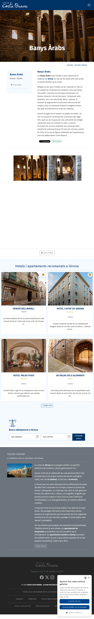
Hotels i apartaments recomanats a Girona (47, 266)
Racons (70, 65)
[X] (47, 578)
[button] (78, 168)
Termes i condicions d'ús (23, 606)
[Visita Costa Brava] (14, 5)
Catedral (41, 79)
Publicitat (32, 599)
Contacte (19, 599)
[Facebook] (42, 578)
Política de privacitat (43, 606)
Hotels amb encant (49, 599)
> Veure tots (47, 406)
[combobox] (85, 578)
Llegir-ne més (64, 597)
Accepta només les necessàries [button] (74, 607)
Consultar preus (79, 437)
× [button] (88, 578)
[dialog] (74, 596)
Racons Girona (81, 65)
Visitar (16, 454)
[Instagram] (52, 578)
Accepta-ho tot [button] (74, 601)
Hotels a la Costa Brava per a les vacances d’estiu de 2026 (46, 592)
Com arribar (16, 85)
